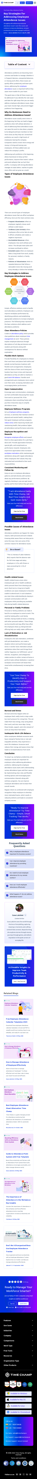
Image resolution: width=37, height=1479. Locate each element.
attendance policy (17, 333)
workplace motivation (12, 453)
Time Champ (6, 10)
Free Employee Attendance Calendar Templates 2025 (17, 1020)
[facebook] (17, 1475)
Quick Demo (29, 2)
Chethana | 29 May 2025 (13, 1219)
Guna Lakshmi (13, 32)
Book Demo (19, 517)
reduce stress (9, 422)
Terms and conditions (18, 1458)
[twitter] (23, 1475)
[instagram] (20, 1475)
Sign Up (22, 2)
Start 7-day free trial (19, 981)
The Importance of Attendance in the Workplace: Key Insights (18, 1200)
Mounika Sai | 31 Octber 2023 (14, 1127)
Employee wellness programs (19, 412)
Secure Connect (23, 1441)
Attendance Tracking (18, 10)
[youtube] (30, 1475)
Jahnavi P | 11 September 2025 (15, 1265)
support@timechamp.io (22, 1437)
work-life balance (14, 377)
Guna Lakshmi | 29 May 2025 (14, 1079)
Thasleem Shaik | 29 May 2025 (14, 1036)
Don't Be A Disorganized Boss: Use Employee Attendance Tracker (18, 1248)
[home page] (7, 3)
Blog (11, 10)
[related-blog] (18, 1015)
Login (17, 2)
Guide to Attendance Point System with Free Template (17, 1155)
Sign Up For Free (19, 511)
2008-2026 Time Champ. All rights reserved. (19, 1454)
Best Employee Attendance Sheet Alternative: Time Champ (17, 1108)
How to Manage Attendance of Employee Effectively (17, 1063)
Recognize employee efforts (14, 437)
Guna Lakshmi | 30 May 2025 (14, 1170)
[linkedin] (27, 1475)
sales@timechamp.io (20, 1433)
